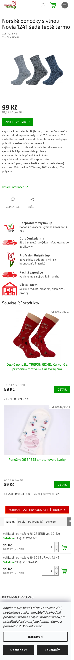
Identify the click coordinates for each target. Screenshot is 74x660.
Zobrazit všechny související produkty (37, 509)
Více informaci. (33, 626)
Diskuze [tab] (51, 522)
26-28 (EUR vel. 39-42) (47, 494)
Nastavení (35, 636)
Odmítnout (18, 650)
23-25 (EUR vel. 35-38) (17, 494)
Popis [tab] (21, 522)
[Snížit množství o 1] (56, 549)
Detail (62, 389)
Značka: (11, 37)
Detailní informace (13, 187)
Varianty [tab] (10, 522)
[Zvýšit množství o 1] (56, 544)
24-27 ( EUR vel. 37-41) (17, 399)
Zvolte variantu (17, 122)
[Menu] (65, 5)
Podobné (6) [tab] (35, 522)
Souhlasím (52, 650)
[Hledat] (43, 5)
